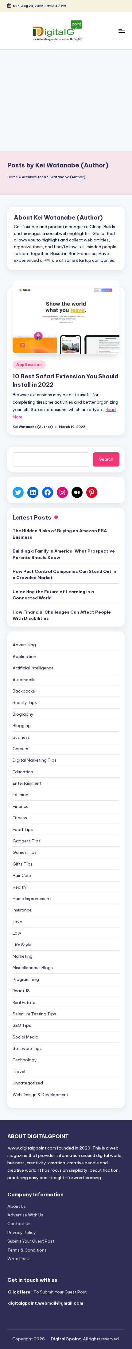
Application (29, 364)
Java (17, 921)
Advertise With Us (25, 1215)
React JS (21, 990)
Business (21, 737)
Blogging (22, 725)
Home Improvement (32, 898)
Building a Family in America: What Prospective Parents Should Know (64, 554)
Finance (21, 806)
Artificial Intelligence (33, 668)
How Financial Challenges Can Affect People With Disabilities (62, 615)
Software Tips (27, 1048)
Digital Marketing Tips (34, 760)
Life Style (22, 945)
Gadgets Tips (27, 841)
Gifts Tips (23, 864)
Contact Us (18, 1223)
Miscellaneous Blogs (33, 967)
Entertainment (27, 783)
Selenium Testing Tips (34, 1014)
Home (12, 177)
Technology (25, 1060)
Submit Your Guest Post (30, 1241)
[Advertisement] (66, 100)
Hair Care (22, 875)
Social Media (25, 1037)
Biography (23, 714)
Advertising (24, 645)
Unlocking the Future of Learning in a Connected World (53, 595)
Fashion (20, 794)
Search (106, 459)
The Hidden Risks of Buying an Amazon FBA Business (60, 534)
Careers (20, 748)
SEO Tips (22, 1025)
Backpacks (24, 691)
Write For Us (19, 1258)
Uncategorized (28, 1083)
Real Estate (24, 1002)
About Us (16, 1206)
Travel (19, 1071)
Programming (26, 979)
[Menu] (121, 30)
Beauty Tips (25, 702)
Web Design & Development (40, 1094)
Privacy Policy (21, 1232)
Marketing (23, 956)
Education (23, 772)
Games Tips (25, 852)
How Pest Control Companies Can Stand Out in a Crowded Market (64, 574)
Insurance (22, 910)
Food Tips (23, 829)
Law (17, 933)
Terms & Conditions (27, 1250)
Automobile (24, 679)
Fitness (20, 818)
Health (19, 887)
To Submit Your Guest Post (60, 1292)
